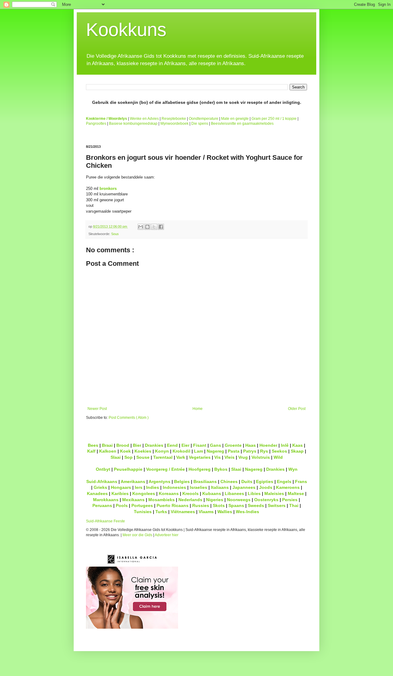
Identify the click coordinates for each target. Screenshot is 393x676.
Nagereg (215, 451)
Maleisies (274, 493)
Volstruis (260, 457)
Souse (143, 457)
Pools (122, 505)
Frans (301, 481)
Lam (198, 451)
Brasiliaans (205, 481)
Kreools (190, 493)
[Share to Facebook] (161, 227)
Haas (250, 445)
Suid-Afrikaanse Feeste (105, 521)
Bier (137, 445)
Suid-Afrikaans (101, 481)
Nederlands (190, 499)
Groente (233, 445)
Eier (185, 445)
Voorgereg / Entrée (165, 469)
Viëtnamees (183, 511)
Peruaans (102, 505)
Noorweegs (239, 499)
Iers (138, 487)
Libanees (234, 493)
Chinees (229, 481)
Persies (290, 499)
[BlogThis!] (147, 227)
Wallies (224, 511)
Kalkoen (107, 451)
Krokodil (181, 451)
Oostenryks (266, 499)
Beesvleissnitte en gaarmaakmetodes (242, 123)
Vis (217, 457)
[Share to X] (154, 227)
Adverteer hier (166, 535)
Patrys (249, 451)
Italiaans (220, 487)
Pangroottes (96, 123)
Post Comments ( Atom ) (129, 417)
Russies (200, 505)
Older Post (296, 409)
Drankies (154, 445)
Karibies (120, 493)
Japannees (243, 487)
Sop (128, 457)
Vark (180, 457)
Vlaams (206, 511)
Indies (152, 487)
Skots (219, 505)
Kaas (297, 445)
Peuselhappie (128, 469)
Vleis (229, 457)
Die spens (199, 123)
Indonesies (174, 487)
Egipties (264, 481)
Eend (172, 445)
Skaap (297, 451)
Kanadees (97, 493)
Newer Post (97, 409)
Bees (93, 445)
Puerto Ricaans (173, 505)
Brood (122, 445)
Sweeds (256, 505)
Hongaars (121, 487)
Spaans (236, 505)
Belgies (182, 481)
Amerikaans (133, 481)
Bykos (221, 469)
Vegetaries (200, 457)
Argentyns (159, 481)
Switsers (277, 505)
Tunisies (143, 511)
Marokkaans (106, 499)
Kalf (91, 451)
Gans (215, 445)
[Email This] (141, 227)
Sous (115, 234)
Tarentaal (163, 457)
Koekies (142, 451)
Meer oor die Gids (137, 535)
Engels (284, 481)
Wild (278, 457)
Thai (293, 505)
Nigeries (214, 499)
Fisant (199, 445)
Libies (254, 493)
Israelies (198, 487)
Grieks (100, 487)
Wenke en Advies (144, 118)
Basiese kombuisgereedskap (133, 123)
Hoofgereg (200, 469)
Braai (107, 445)
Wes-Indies (247, 511)
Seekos (279, 451)
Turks (161, 511)
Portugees (142, 505)
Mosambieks (161, 499)
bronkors (108, 188)
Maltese (296, 493)
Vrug (243, 457)
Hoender (268, 445)
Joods (265, 487)
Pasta (233, 451)
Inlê (285, 445)
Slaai (116, 457)
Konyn (162, 451)
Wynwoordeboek (174, 123)
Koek (125, 451)
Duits (246, 481)
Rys (264, 451)
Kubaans (211, 493)
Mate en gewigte (235, 118)
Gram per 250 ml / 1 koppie (274, 118)
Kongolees (143, 493)
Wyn (293, 469)
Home (198, 409)
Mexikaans (133, 499)
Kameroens (288, 487)
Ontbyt (103, 469)
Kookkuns (126, 29)
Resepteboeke (173, 118)
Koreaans (169, 493)
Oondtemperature (203, 118)
